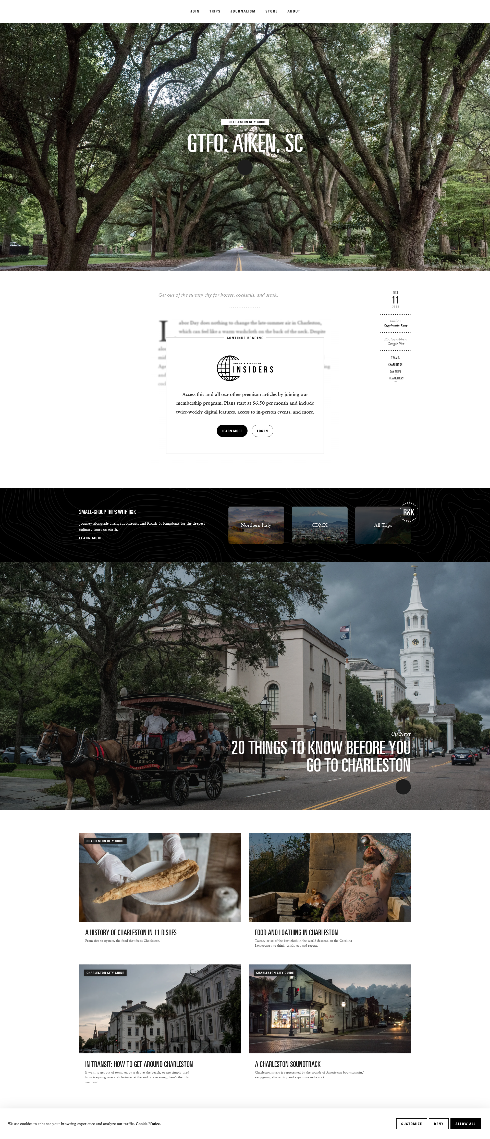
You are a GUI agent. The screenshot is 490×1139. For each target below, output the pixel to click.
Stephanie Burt (395, 326)
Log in (262, 431)
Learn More (232, 431)
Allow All (466, 1124)
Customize (411, 1124)
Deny (439, 1124)
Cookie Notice (148, 1123)
